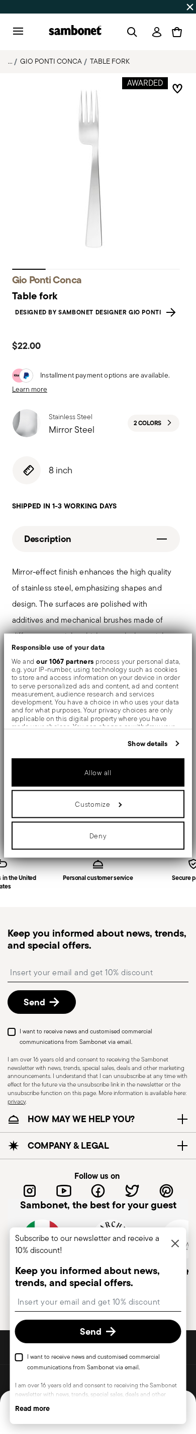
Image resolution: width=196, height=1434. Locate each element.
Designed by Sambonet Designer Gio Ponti (90, 312)
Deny (98, 836)
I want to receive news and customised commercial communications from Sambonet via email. (86, 1036)
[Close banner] (190, 7)
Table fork (110, 61)
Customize (92, 804)
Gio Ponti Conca (51, 61)
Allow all (97, 773)
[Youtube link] (64, 1191)
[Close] (175, 1244)
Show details (147, 744)
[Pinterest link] (166, 1191)
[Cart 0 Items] (177, 32)
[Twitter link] (132, 1191)
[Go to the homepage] (75, 32)
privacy (17, 1101)
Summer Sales (27, 6)
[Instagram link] (30, 1191)
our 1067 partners (65, 661)
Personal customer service (98, 878)
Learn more (29, 389)
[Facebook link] (98, 1191)
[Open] (130, 32)
